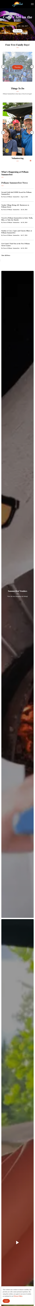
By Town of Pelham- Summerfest (10, 196)
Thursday (17, 67)
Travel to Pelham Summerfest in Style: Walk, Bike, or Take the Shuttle (17, 219)
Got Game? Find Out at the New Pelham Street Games (15, 244)
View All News (5, 255)
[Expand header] (32, 4)
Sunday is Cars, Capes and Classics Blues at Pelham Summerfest (16, 232)
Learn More (17, 31)
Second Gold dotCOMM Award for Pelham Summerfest (16, 193)
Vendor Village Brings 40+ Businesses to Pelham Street (15, 206)
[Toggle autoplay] (30, 160)
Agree (6, 1301)
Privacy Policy (18, 1296)
